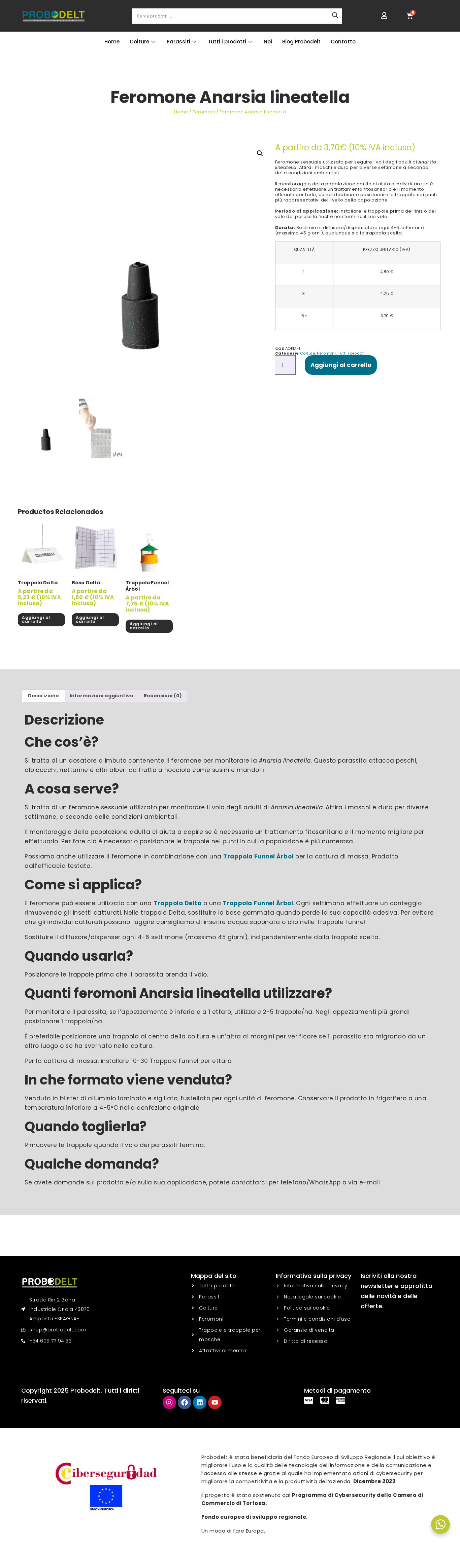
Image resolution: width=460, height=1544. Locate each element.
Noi (268, 41)
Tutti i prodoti (351, 353)
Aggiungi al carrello (340, 365)
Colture (139, 41)
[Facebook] (184, 1402)
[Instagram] (169, 1402)
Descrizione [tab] (43, 695)
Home (112, 41)
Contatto (343, 41)
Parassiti (178, 41)
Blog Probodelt (301, 41)
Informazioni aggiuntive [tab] (101, 695)
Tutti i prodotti (227, 41)
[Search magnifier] (335, 15)
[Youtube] (215, 1402)
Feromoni (204, 112)
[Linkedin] (199, 1402)
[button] (260, 153)
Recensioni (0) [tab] (163, 695)
